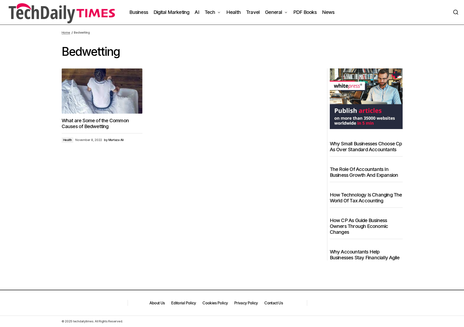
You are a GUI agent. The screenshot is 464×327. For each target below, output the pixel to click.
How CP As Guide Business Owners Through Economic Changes (359, 226)
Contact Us (273, 302)
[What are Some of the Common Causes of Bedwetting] (102, 91)
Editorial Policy (183, 302)
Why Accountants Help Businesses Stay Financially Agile (365, 255)
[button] (456, 12)
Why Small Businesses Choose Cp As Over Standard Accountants (366, 146)
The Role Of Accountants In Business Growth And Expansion (364, 172)
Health (67, 140)
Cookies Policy (215, 302)
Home (66, 32)
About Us (157, 302)
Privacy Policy (246, 302)
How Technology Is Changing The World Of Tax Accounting (366, 198)
